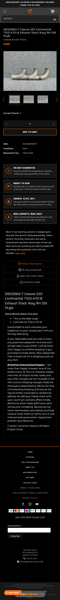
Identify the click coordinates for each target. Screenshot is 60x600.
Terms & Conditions (30, 487)
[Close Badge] (44, 591)
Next (57, 99)
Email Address (15, 525)
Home (30, 452)
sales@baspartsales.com (31, 561)
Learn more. (20, 253)
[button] (30, 570)
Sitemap (30, 598)
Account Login (30, 482)
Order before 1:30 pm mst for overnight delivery (30, 2)
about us (30, 467)
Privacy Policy (30, 498)
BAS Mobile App (30, 472)
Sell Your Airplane (30, 462)
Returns (30, 477)
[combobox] (30, 18)
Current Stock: (12, 113)
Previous (3, 99)
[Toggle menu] (8, 11)
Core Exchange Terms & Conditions (30, 492)
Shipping (30, 457)
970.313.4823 (33, 5)
